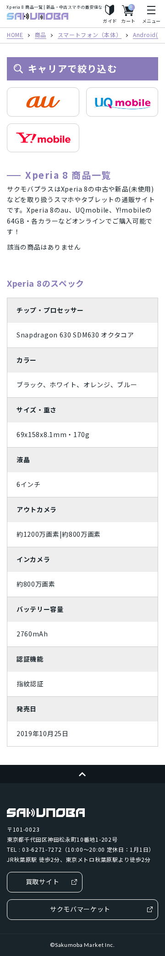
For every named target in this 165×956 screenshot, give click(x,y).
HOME (15, 35)
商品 (40, 35)
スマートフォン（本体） (90, 35)
